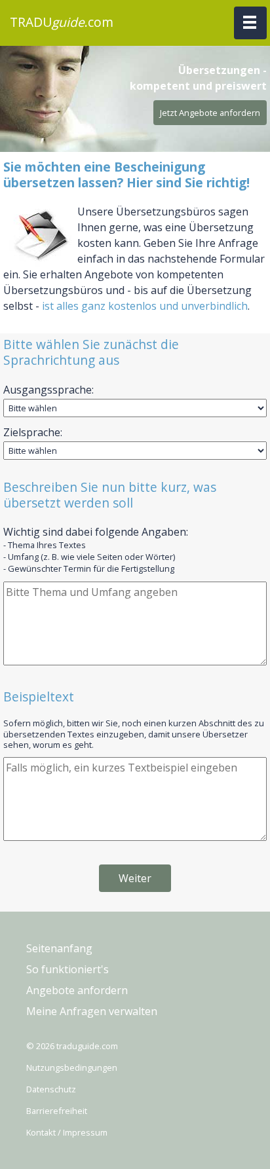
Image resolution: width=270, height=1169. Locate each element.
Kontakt (41, 1132)
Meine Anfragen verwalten (91, 1011)
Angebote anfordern (77, 990)
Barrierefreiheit (56, 1111)
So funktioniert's (67, 969)
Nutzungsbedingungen (71, 1067)
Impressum (85, 1132)
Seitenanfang (59, 948)
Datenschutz (51, 1089)
